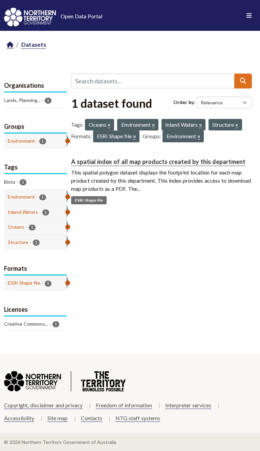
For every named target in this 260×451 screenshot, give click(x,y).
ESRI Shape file (89, 200)
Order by (183, 102)
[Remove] (109, 125)
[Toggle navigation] (249, 15)
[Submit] (243, 81)
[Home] (10, 45)
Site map (57, 418)
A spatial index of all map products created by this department (158, 161)
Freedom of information (124, 405)
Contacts (91, 418)
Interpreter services (188, 405)
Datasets (33, 44)
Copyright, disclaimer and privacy (43, 405)
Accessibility (19, 418)
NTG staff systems (137, 418)
